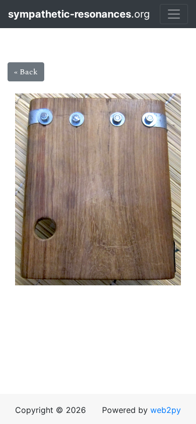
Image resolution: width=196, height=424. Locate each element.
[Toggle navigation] (174, 14)
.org (53, 14)
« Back (26, 72)
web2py (165, 410)
